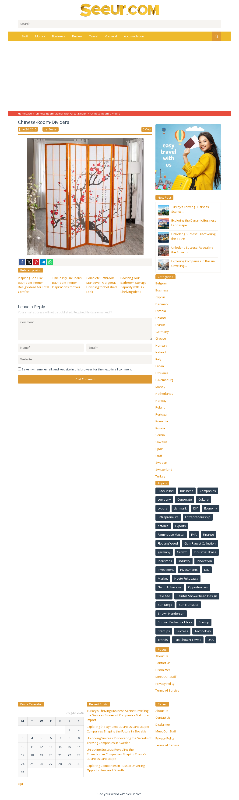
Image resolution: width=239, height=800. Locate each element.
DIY (195, 508)
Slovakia (161, 442)
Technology (203, 631)
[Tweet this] (29, 262)
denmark (180, 508)
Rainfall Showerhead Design (197, 596)
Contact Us (163, 663)
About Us (161, 656)
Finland (160, 318)
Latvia (159, 366)
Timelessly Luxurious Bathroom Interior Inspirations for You (67, 282)
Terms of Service (167, 690)
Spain (159, 449)
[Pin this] (36, 262)
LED (206, 569)
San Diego (165, 605)
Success (182, 631)
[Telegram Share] (43, 262)
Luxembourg (164, 380)
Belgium (161, 283)
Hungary (161, 345)
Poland (160, 407)
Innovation (204, 561)
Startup (204, 622)
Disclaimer (162, 670)
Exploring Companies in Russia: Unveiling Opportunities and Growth (116, 768)
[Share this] (22, 262)
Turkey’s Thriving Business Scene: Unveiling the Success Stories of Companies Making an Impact (119, 715)
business (186, 491)
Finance (208, 534)
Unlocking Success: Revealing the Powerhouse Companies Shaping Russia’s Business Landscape (117, 754)
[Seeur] (119, 10)
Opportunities (198, 587)
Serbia (160, 435)
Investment (166, 569)
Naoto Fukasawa (186, 578)
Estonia (160, 311)
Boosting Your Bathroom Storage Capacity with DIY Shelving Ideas (133, 285)
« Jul (21, 784)
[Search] (216, 36)
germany (164, 552)
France (160, 325)
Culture (203, 499)
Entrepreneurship (197, 517)
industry (184, 561)
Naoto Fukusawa (170, 587)
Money (160, 387)
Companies (208, 491)
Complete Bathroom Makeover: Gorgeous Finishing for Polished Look (101, 285)
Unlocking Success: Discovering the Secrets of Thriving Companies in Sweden (119, 740)
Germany (162, 332)
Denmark (162, 304)
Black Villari (166, 491)
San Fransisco (189, 605)
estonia (163, 526)
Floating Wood (168, 543)
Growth (182, 552)
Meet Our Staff (165, 676)
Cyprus (160, 297)
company (164, 499)
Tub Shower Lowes (187, 640)
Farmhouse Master (171, 534)
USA (211, 640)
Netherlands (164, 393)
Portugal (161, 414)
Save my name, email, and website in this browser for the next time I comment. (77, 369)
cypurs (162, 508)
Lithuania (162, 373)
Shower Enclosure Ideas (175, 622)
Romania (161, 421)
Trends (163, 640)
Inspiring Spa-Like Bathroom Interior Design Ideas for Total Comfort (33, 285)
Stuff (158, 456)
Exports (180, 526)
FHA (194, 534)
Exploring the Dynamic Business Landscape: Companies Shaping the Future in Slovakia (118, 729)
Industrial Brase (205, 552)
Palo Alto (164, 596)
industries (165, 561)
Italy (158, 359)
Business (162, 290)
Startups (164, 631)
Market (163, 578)
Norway (160, 400)
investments (189, 569)
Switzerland (163, 469)
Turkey (160, 476)
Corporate (184, 499)
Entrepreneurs (168, 517)
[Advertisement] (119, 76)
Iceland (160, 352)
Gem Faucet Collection (200, 543)
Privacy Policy (165, 684)
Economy (210, 508)
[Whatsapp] (50, 262)
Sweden (161, 462)
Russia (160, 428)
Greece (160, 338)
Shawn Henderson (171, 613)
